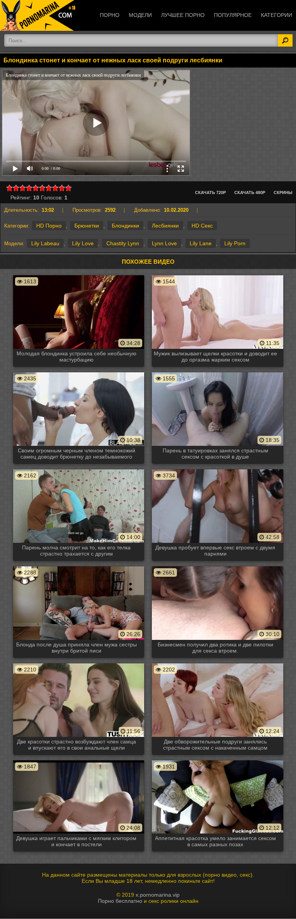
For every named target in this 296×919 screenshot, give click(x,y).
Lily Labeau (45, 243)
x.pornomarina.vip (158, 895)
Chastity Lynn (122, 243)
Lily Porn (235, 243)
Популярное (233, 15)
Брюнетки (86, 226)
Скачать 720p (210, 192)
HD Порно (49, 226)
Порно (109, 15)
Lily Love (83, 243)
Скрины (283, 192)
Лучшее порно (183, 15)
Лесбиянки (165, 226)
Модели (140, 15)
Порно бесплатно (120, 901)
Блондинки (125, 226)
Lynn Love (164, 243)
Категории (276, 15)
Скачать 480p (249, 192)
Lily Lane (201, 243)
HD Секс (202, 226)
